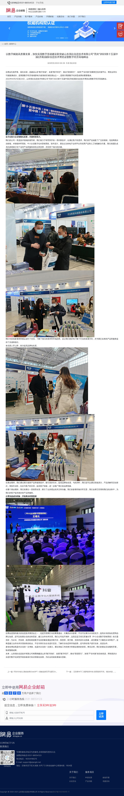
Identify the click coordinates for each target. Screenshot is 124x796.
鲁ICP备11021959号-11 (61, 792)
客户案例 (28, 16)
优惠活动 (60, 16)
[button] (9, 28)
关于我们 (81, 16)
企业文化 (72, 781)
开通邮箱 (50, 16)
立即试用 (101, 715)
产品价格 (39, 16)
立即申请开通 (109, 2)
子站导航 (40, 2)
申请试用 (88, 777)
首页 (9, 16)
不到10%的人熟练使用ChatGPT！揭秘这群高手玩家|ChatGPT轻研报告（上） (43, 672)
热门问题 (71, 16)
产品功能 (18, 16)
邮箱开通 (106, 777)
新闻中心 (12, 44)
